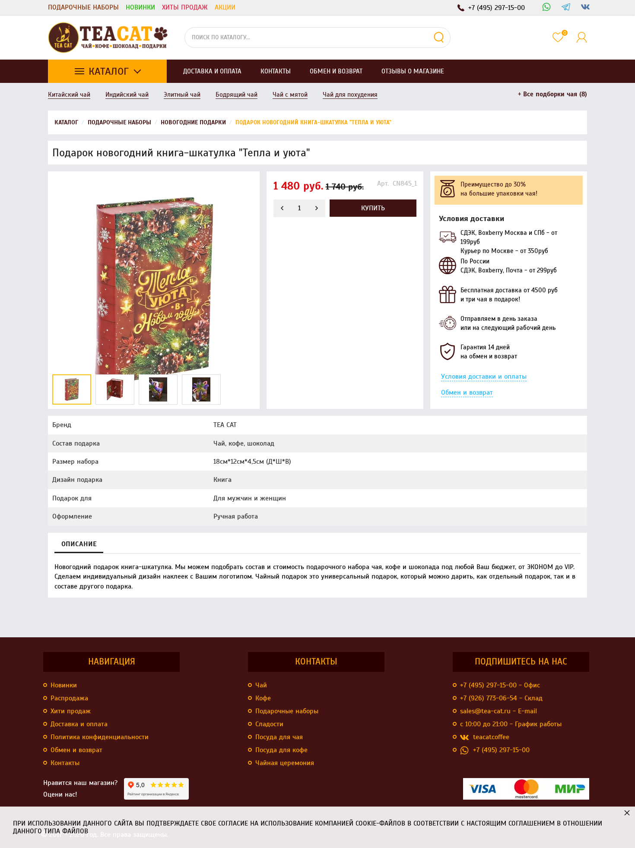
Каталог (109, 71)
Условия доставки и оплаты (484, 376)
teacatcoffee (491, 737)
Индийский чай (127, 94)
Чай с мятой (290, 94)
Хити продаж (71, 711)
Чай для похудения (350, 94)
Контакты (65, 763)
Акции (225, 7)
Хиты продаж (185, 7)
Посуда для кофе (281, 750)
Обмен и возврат (467, 392)
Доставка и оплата (79, 724)
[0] (557, 37)
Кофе (263, 698)
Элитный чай (182, 94)
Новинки (140, 7)
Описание (78, 544)
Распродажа (69, 698)
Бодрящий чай (236, 94)
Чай (261, 685)
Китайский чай (69, 94)
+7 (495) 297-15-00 (501, 750)
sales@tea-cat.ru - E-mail (498, 711)
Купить (373, 208)
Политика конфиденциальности (100, 737)
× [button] (627, 812)
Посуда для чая (279, 737)
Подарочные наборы (83, 7)
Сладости (269, 724)
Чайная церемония (284, 763)
